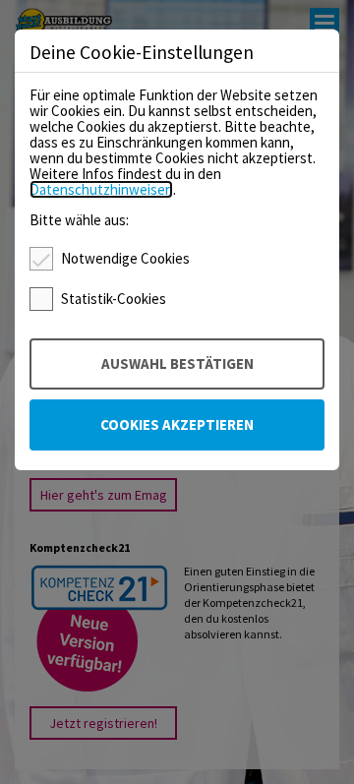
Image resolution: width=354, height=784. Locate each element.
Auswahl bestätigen (177, 363)
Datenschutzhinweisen (101, 189)
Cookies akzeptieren (177, 424)
